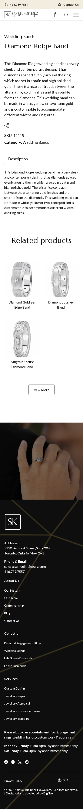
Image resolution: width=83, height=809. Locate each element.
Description (18, 159)
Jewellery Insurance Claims (22, 711)
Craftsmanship (14, 605)
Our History (12, 590)
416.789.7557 (19, 4)
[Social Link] (6, 762)
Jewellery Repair (15, 696)
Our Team (11, 598)
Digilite (48, 793)
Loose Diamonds (15, 666)
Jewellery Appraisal (17, 703)
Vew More (41, 390)
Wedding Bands (19, 36)
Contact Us (71, 4)
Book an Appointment (42, 480)
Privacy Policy (13, 781)
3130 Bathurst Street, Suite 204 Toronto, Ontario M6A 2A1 (27, 550)
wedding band (44, 172)
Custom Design (14, 688)
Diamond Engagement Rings (23, 643)
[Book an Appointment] (57, 14)
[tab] (18, 159)
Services (11, 679)
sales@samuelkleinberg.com (25, 566)
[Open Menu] (76, 14)
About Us (11, 581)
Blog (7, 613)
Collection (12, 633)
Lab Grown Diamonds (18, 658)
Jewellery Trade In (16, 718)
